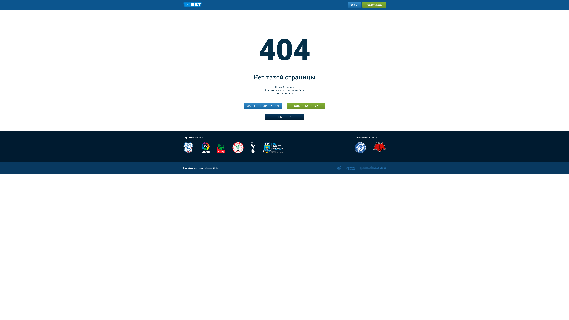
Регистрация (374, 4)
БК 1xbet (284, 117)
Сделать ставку (306, 106)
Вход (354, 4)
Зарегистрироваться (263, 106)
